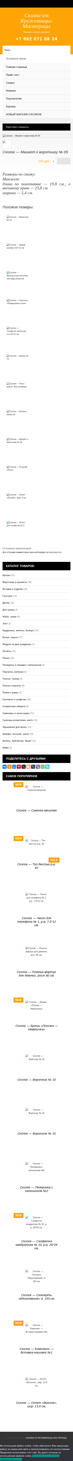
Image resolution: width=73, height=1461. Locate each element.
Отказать (45, 1456)
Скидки (10, 82)
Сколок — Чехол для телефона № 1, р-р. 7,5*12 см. (36, 921)
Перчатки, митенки (13, 671)
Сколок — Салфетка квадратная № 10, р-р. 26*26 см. (36, 1245)
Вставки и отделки (13, 589)
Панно (6, 658)
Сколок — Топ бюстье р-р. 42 (36, 866)
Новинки (11, 90)
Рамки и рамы (10, 692)
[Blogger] (28, 767)
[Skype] (47, 767)
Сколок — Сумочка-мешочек (36, 810)
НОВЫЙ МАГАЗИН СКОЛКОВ (23, 114)
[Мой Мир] (14, 767)
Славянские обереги (14, 706)
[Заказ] (63, 161)
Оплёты (7, 651)
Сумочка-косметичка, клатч (18, 720)
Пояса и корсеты (12, 685)
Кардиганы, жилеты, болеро (18, 630)
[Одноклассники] (9, 767)
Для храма (8, 609)
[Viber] (38, 767)
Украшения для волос (15, 727)
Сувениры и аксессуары (16, 713)
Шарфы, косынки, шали (16, 734)
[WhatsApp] (43, 767)
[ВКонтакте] (5, 767)
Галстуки (7, 596)
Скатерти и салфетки (14, 699)
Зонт (5, 623)
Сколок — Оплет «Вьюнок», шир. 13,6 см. (36, 1404)
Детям (6, 602)
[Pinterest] (19, 767)
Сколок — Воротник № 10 (36, 1079)
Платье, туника (11, 678)
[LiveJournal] (33, 767)
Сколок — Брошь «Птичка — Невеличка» (36, 1027)
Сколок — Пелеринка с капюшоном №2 (36, 1189)
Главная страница (16, 66)
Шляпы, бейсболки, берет (17, 740)
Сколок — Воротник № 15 (36, 1133)
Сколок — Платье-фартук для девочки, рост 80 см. (36, 973)
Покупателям (14, 98)
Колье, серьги (10, 637)
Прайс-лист (13, 74)
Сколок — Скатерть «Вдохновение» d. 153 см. (36, 1296)
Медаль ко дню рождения (17, 644)
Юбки (6, 747)
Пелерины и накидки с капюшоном (22, 665)
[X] (24, 767)
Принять (36, 1456)
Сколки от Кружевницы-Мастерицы (46, 1438)
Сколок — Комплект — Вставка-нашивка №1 (36, 1350)
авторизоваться (53, 552)
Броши (6, 575)
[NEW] (36, 796)
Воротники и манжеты (17, 127)
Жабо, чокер (9, 616)
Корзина (10, 106)
